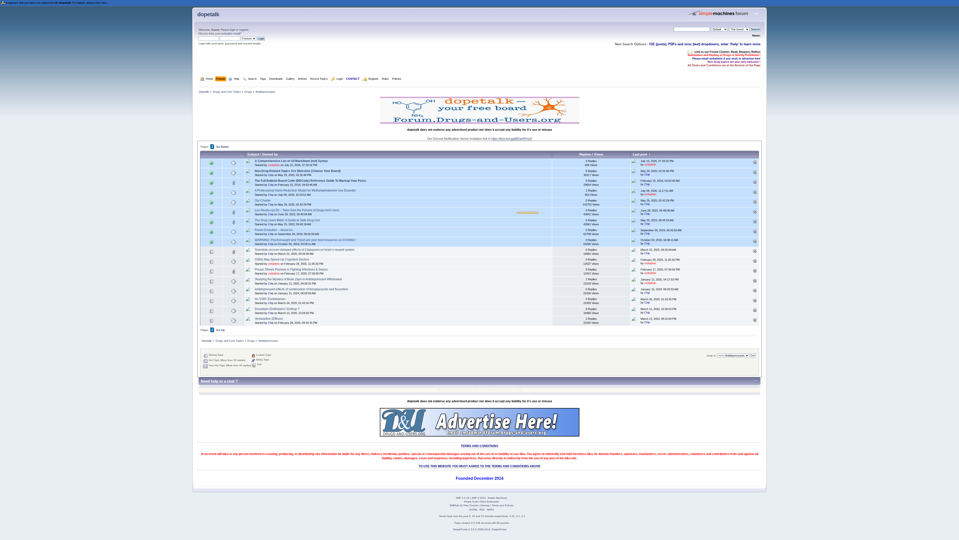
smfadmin (274, 165)
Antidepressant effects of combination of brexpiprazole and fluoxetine (301, 289)
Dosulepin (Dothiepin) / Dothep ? (277, 309)
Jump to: (712, 355)
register (243, 29)
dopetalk (208, 14)
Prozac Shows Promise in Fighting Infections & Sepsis (291, 269)
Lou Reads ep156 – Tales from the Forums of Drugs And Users (297, 210)
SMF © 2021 (479, 497)
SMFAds (454, 505)
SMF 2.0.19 (462, 497)
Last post (640, 154)
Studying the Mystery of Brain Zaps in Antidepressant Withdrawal (298, 279)
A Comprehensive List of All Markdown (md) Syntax (291, 161)
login (232, 29)
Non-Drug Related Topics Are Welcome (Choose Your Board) (298, 171)
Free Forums (471, 505)
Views (598, 154)
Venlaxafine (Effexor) (269, 318)
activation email (230, 33)
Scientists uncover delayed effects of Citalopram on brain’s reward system (304, 250)
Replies (585, 154)
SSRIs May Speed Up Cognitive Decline (282, 259)
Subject (253, 154)
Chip (270, 175)
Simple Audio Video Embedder (481, 501)
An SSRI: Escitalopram (270, 299)
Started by (270, 154)
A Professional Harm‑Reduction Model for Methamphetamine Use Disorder (305, 190)
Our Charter (263, 200)
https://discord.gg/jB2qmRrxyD (511, 138)
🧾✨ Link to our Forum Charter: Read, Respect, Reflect (723, 51)
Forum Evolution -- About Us (274, 230)
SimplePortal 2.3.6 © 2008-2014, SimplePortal (479, 529)
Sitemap (485, 505)
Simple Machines (497, 497)
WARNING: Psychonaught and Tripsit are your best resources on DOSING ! (305, 240)
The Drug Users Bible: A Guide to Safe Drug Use (287, 220)
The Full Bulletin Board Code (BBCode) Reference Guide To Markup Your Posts (310, 180)
